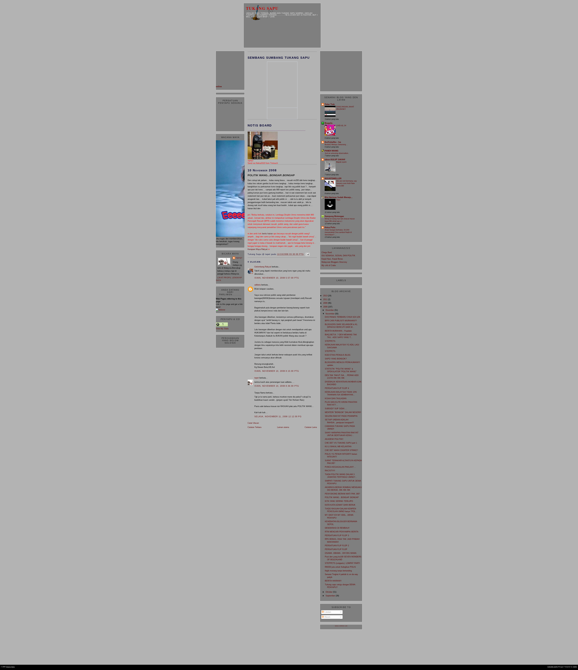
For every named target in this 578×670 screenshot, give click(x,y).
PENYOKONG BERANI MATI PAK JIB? (342, 494)
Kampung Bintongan (334, 216)
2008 (325, 307)
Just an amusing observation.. (337, 153)
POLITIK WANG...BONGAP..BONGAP (271, 175)
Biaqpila (328, 123)
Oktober (329, 592)
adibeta (257, 285)
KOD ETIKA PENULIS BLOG (337, 355)
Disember (330, 310)
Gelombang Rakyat (262, 267)
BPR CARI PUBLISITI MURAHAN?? (341, 320)
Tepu (338, 200)
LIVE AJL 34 (341, 126)
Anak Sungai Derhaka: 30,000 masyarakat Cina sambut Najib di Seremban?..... (338, 232)
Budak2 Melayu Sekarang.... (336, 144)
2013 (325, 295)
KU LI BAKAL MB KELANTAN (338, 446)
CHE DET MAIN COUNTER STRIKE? (341, 450)
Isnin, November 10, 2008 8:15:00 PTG (276, 371)
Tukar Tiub (330, 104)
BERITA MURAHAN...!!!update (338, 331)
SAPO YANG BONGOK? (336, 359)
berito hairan (267, 233)
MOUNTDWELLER (333, 178)
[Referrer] (220, 310)
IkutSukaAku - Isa (333, 142)
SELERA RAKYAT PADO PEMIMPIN (341, 416)
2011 (325, 299)
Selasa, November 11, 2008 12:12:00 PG (277, 416)
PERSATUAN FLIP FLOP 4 (337, 388)
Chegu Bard (327, 252)
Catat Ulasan (253, 423)
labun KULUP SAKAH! (335, 159)
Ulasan (327, 617)
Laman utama (283, 427)
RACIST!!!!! (330, 470)
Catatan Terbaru (254, 427)
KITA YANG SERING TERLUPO (339, 501)
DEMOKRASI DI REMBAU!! (337, 528)
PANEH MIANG (331, 151)
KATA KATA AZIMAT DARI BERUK (340, 505)
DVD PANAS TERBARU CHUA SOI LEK (342, 317)
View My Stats (222, 328)
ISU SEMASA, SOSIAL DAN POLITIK (338, 255)
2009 (325, 303)
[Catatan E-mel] (307, 254)
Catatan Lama (311, 427)
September (331, 596)
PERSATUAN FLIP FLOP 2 (337, 545)
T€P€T (575, 667)
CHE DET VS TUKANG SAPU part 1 (341, 443)
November (330, 314)
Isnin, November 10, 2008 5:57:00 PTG (276, 278)
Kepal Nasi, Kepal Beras (332, 259)
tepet (239, 258)
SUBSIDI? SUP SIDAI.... (336, 408)
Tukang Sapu (262, 8)
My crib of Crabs (329, 265)
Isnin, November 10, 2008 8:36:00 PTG (276, 386)
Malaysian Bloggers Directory (334, 262)
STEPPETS (330, 341)
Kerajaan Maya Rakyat (257, 249)
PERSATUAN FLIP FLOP (336, 549)
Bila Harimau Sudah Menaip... (339, 197)
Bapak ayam (341, 162)
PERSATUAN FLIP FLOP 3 (337, 535)
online (219, 86)
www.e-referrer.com (341, 626)
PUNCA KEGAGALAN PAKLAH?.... (340, 467)
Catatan (327, 612)
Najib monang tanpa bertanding (338, 571)
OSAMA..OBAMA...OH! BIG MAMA (340, 553)
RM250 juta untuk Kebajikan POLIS (340, 567)
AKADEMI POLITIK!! (334, 439)
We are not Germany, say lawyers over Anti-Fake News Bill (346, 183)
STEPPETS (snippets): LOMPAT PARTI (342, 563)
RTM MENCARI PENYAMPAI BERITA (341, 532)
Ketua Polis (330, 227)
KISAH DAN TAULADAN (335, 398)
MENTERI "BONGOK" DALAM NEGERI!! (343, 412)
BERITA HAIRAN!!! (333, 581)
